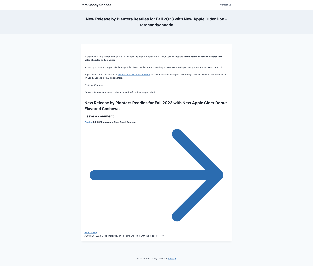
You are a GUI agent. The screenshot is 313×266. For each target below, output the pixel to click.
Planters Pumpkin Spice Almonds (134, 74)
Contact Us (225, 5)
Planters (88, 122)
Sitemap (172, 258)
